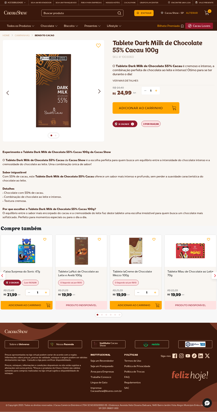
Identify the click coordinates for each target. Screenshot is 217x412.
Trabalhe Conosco (101, 377)
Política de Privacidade (137, 366)
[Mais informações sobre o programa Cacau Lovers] (132, 124)
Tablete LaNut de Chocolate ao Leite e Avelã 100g (78, 273)
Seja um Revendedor (102, 360)
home (6, 35)
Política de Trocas (134, 371)
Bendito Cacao (44, 35)
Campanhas (22, 35)
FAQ (127, 377)
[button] (144, 13)
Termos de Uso (132, 360)
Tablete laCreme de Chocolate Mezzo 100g (132, 273)
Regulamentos (132, 382)
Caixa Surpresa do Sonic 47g (22, 271)
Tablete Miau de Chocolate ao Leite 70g (190, 273)
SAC (126, 387)
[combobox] (82, 13)
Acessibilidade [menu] (15, 2)
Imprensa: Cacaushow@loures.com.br (106, 389)
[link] (170, 26)
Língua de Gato (99, 382)
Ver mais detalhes (125, 80)
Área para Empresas (102, 371)
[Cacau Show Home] (15, 13)
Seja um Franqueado (102, 366)
